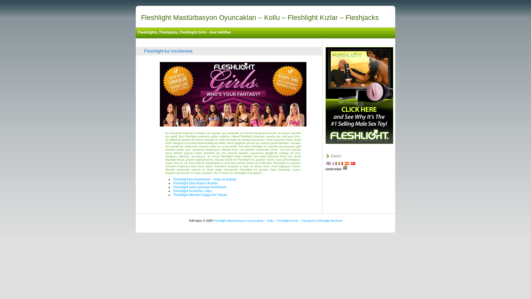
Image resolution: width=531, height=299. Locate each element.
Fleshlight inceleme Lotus (192, 191)
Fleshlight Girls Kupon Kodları (195, 183)
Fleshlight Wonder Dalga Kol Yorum (200, 195)
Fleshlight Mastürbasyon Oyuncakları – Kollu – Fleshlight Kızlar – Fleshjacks (260, 17)
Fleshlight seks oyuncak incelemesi (200, 187)
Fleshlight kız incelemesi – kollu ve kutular (204, 179)
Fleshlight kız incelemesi (168, 51)
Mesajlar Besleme (330, 220)
